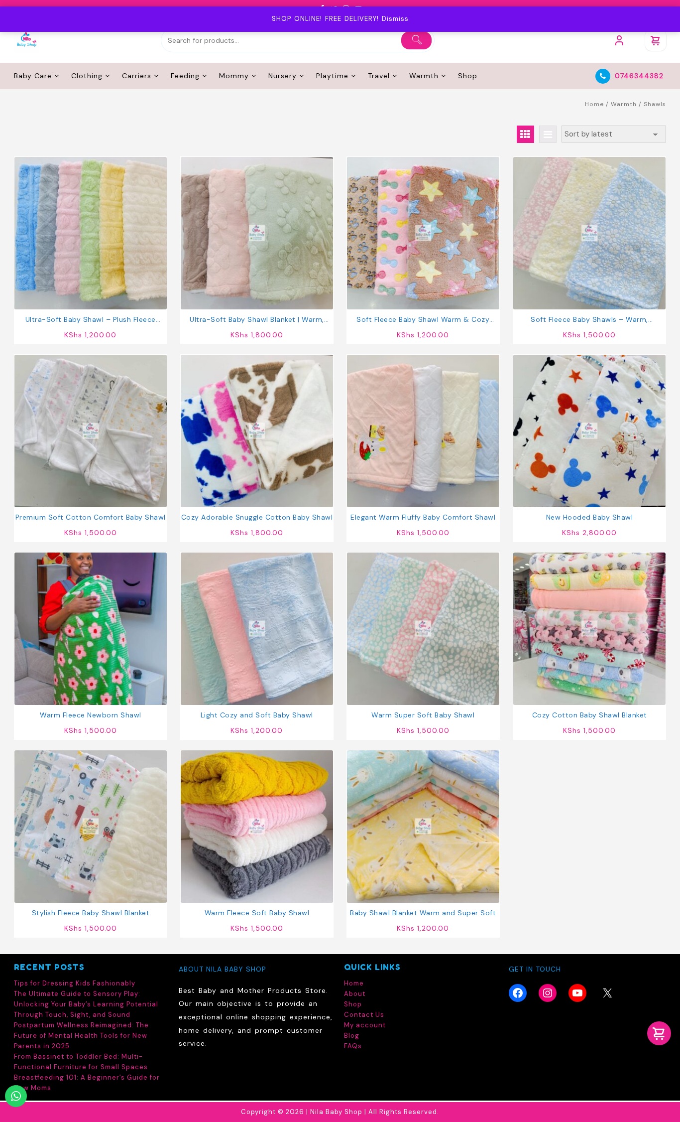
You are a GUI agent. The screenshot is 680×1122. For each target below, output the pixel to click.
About (354, 993)
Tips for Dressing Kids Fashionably (74, 983)
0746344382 (639, 75)
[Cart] (656, 40)
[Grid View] (525, 134)
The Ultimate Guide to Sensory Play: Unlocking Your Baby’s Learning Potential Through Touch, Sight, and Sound (86, 1004)
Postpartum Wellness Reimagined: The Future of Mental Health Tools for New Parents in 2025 (81, 1035)
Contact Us (364, 1014)
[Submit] (416, 40)
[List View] (548, 134)
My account (365, 1025)
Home (594, 104)
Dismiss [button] (395, 18)
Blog (351, 1035)
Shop (353, 1004)
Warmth (624, 104)
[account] (619, 40)
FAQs (353, 1046)
